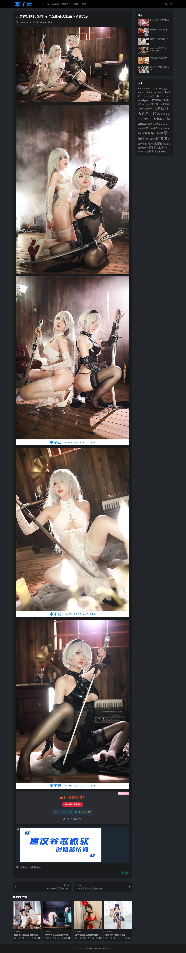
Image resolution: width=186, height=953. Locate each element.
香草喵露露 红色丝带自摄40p (87, 935)
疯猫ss (147, 128)
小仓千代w (148, 108)
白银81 (154, 128)
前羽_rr (24, 867)
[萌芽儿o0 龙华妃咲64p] (143, 60)
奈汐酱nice (156, 104)
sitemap (108, 948)
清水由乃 (165, 124)
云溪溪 (164, 100)
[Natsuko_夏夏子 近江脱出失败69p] (143, 50)
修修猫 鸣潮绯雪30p (158, 29)
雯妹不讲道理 (156, 147)
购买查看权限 (74, 804)
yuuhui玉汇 (159, 96)
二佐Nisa (155, 100)
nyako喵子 (157, 92)
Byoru (148, 88)
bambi (141, 88)
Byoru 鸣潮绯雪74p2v (159, 20)
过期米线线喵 (153, 143)
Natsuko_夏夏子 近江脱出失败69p (159, 49)
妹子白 (45, 4)
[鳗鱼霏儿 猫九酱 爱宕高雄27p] (27, 915)
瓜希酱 (140, 128)
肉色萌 (75, 4)
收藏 (126, 873)
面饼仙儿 (149, 151)
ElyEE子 (154, 89)
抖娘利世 (159, 108)
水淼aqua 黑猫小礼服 (115, 934)
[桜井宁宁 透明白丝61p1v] (143, 69)
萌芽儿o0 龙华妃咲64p (160, 57)
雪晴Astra (144, 148)
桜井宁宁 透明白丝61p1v (159, 68)
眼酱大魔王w (164, 128)
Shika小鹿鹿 (148, 96)
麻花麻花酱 (160, 151)
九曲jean (144, 100)
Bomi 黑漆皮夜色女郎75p (57, 934)
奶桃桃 (166, 104)
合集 (84, 4)
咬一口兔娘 (146, 104)
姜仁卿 (140, 109)
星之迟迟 (152, 113)
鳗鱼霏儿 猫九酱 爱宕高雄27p (26, 935)
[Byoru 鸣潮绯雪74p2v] (143, 22)
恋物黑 (55, 4)
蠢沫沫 (161, 138)
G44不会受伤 (162, 89)
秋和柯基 (158, 133)
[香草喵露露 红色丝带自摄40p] (88, 915)
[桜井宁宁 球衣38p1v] (143, 41)
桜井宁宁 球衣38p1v (159, 39)
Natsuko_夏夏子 (145, 92)
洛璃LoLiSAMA (154, 124)
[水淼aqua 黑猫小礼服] (118, 915)
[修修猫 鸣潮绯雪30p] (143, 32)
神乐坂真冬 (146, 133)
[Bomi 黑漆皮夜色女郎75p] (57, 915)
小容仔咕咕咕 (35, 867)
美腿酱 (65, 4)
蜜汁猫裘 (150, 139)
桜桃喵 (158, 119)
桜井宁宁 (148, 119)
